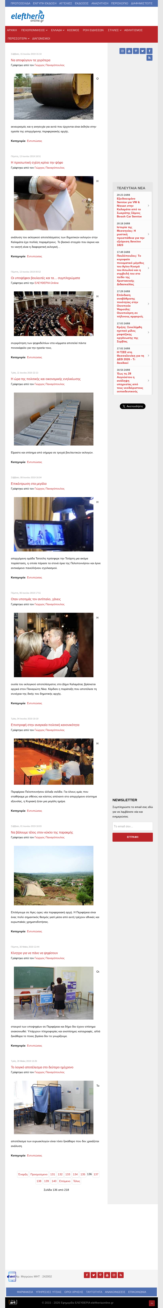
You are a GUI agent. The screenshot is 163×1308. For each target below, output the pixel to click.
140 (54, 1181)
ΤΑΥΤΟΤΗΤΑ (94, 1292)
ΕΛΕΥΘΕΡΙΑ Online (47, 282)
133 (67, 1174)
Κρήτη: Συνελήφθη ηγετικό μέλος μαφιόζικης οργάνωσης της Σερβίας (129, 334)
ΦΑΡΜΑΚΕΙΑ (25, 1292)
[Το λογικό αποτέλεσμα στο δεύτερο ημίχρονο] (53, 1107)
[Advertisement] (133, 538)
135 (83, 1174)
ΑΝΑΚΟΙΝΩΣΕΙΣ (115, 1292)
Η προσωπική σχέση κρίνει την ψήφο (37, 162)
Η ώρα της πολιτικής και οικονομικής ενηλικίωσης (46, 379)
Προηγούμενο (39, 1174)
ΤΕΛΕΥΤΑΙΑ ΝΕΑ (131, 188)
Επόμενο (64, 1181)
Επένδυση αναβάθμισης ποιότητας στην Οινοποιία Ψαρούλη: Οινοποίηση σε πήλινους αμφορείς (130, 305)
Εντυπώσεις (34, 140)
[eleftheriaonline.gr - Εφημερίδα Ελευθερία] (28, 16)
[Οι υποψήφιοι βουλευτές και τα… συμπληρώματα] (53, 313)
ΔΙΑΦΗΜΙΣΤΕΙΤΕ (141, 3)
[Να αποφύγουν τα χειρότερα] (53, 96)
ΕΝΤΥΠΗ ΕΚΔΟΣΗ (44, 3)
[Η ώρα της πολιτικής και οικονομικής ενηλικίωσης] (53, 418)
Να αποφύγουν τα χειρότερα (30, 60)
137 (96, 1174)
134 (75, 1174)
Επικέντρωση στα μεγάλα (29, 483)
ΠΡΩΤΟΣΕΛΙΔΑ (20, 3)
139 (46, 1181)
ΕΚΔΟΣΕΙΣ (82, 3)
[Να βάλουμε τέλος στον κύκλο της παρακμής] (53, 875)
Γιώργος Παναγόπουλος (50, 65)
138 (39, 1181)
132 (60, 1174)
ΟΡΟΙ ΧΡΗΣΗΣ (73, 1292)
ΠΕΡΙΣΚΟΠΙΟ (119, 3)
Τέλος (76, 1181)
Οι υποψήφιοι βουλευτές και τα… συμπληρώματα (45, 278)
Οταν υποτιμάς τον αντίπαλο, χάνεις (36, 599)
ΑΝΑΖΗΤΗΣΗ (99, 3)
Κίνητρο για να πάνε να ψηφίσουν (34, 953)
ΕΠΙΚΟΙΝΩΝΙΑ (137, 1292)
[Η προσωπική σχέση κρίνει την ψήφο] (53, 203)
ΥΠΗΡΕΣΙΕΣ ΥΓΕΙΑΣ (49, 1292)
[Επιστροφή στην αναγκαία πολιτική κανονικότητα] (53, 761)
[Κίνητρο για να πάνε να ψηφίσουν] (53, 992)
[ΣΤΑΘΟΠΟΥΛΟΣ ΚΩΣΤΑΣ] (12, 1302)
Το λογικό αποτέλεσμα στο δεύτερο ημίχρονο (42, 1067)
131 (52, 1174)
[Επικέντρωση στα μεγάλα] (53, 524)
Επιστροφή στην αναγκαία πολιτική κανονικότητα (45, 725)
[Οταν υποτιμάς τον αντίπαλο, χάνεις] (53, 644)
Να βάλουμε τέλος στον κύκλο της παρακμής (42, 832)
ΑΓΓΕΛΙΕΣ (65, 3)
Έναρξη (23, 1174)
